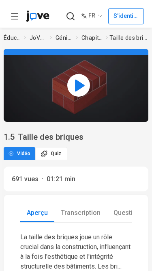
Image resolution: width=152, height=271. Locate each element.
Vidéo (23, 153)
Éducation (12, 38)
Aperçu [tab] (37, 213)
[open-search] (70, 16)
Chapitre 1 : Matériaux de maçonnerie (92, 38)
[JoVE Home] (37, 16)
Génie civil (64, 38)
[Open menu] (14, 16)
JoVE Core (38, 38)
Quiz (56, 153)
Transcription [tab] (81, 213)
